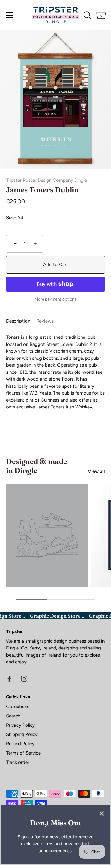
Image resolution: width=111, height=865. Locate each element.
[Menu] (10, 15)
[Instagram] (24, 678)
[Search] (87, 16)
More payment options (55, 299)
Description (18, 321)
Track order (17, 762)
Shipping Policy (22, 734)
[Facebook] (9, 678)
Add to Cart (55, 264)
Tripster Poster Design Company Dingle (46, 180)
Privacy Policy (20, 725)
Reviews (45, 321)
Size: (11, 218)
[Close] (102, 813)
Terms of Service (23, 753)
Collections (17, 706)
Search (13, 716)
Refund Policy (20, 744)
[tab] (21, 321)
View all (96, 471)
